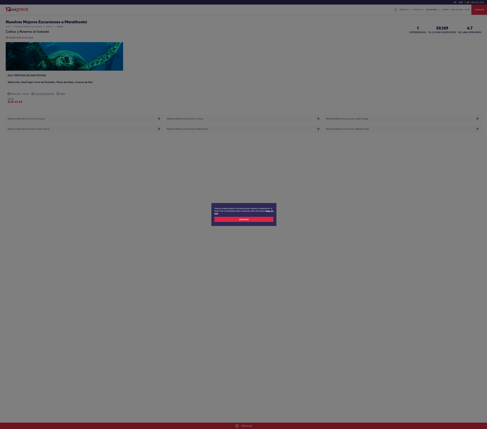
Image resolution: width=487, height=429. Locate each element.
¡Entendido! (244, 219)
